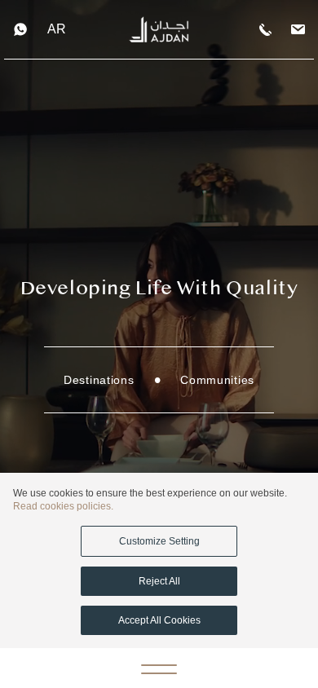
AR (56, 29)
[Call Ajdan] (265, 30)
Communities (217, 379)
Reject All (159, 581)
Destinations (99, 379)
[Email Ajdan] (298, 30)
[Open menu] (159, 668)
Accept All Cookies (159, 620)
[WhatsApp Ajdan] (20, 29)
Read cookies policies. (63, 506)
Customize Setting (159, 541)
